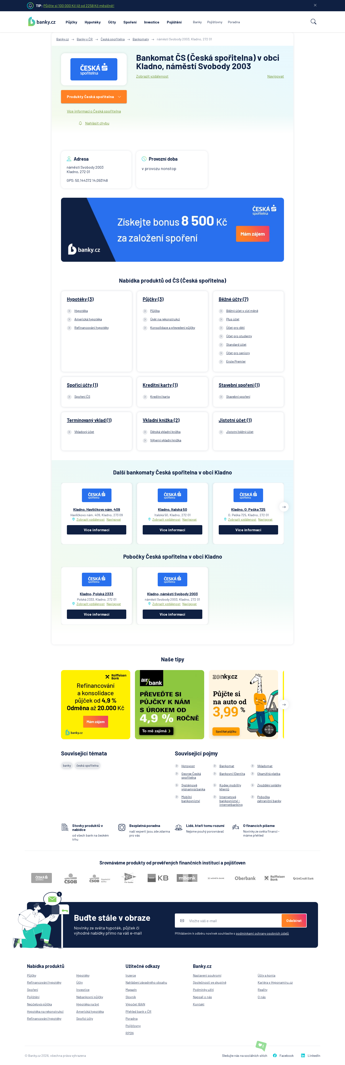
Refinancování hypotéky (91, 328)
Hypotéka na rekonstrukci (45, 1011)
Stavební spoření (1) (239, 385)
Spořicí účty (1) (82, 385)
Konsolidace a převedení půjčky (172, 328)
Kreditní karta (160, 396)
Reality (262, 990)
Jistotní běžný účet (239, 432)
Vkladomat (264, 766)
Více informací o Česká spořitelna (94, 111)
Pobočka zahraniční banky (269, 799)
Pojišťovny (214, 22)
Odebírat (294, 920)
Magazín (131, 990)
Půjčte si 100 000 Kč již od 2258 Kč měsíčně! (78, 5)
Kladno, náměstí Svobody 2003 (172, 593)
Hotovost (188, 766)
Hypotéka (81, 311)
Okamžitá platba (268, 774)
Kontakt (198, 1004)
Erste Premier (236, 361)
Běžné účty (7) (233, 299)
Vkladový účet (84, 432)
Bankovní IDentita (232, 774)
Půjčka (155, 311)
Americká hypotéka (88, 319)
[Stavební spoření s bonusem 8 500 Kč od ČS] (172, 230)
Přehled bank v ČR (138, 1011)
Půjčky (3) (153, 299)
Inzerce (131, 975)
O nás (262, 997)
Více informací (97, 529)
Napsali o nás (202, 997)
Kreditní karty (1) (160, 385)
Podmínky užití (203, 990)
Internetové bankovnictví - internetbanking (230, 801)
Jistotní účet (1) (235, 420)
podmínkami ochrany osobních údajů (262, 933)
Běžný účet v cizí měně (242, 311)
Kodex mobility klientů (230, 787)
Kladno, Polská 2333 (96, 593)
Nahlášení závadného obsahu (146, 982)
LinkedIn (314, 1055)
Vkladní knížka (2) (161, 420)
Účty (112, 22)
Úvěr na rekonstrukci (165, 319)
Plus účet (232, 319)
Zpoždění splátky (269, 785)
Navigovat (275, 76)
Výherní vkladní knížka (165, 440)
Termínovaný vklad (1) (89, 420)
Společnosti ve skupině (209, 982)
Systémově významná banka (193, 787)
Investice (151, 22)
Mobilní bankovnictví (190, 799)
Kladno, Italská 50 (172, 509)
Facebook (287, 1055)
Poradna (234, 22)
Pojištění (174, 22)
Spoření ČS (82, 396)
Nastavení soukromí (207, 975)
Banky (197, 22)
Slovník (131, 997)
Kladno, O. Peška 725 (248, 509)
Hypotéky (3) (80, 299)
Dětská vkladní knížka (165, 432)
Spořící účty (84, 1018)
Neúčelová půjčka (39, 1004)
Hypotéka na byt (87, 1004)
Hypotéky (93, 22)
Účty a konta (266, 975)
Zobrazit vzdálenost (152, 76)
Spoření (130, 22)
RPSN (130, 1033)
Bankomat (226, 766)
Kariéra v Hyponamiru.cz (275, 982)
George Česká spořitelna (191, 776)
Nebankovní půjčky (89, 997)
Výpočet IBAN (135, 1004)
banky (67, 765)
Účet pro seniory (238, 353)
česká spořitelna (88, 765)
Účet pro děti (235, 328)
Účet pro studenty (239, 336)
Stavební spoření (238, 396)
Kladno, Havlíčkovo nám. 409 (96, 509)
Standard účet (236, 344)
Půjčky (71, 22)
